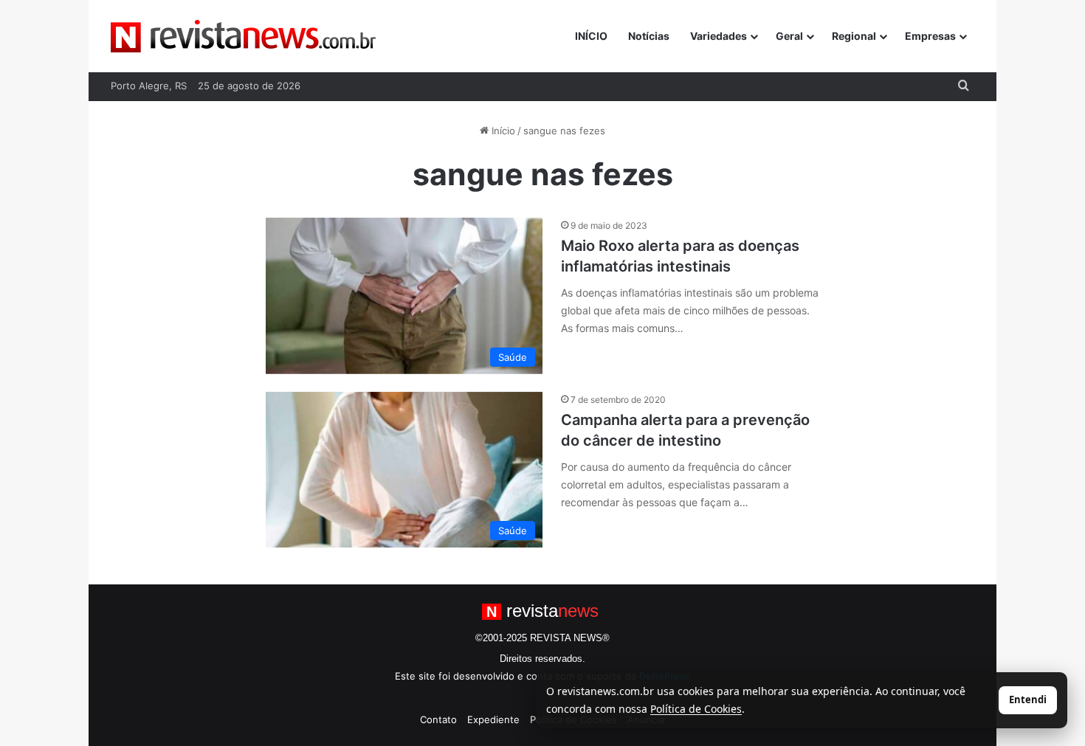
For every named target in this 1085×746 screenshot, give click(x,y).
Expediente (493, 719)
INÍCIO (591, 36)
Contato (438, 719)
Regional (854, 36)
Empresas (930, 36)
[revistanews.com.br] (243, 36)
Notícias (648, 36)
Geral (789, 36)
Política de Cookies (696, 709)
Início (502, 131)
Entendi (1028, 699)
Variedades (718, 36)
